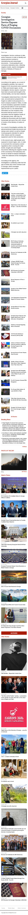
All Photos (24, 471)
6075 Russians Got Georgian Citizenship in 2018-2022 (13, 900)
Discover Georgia (5, 8)
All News (24, 446)
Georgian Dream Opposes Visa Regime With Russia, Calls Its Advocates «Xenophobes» (18, 317)
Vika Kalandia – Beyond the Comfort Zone (11, 673)
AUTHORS (14, 633)
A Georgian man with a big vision (18, 232)
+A (25, 17)
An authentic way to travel (17, 223)
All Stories (14, 416)
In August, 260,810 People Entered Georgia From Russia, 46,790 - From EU (18, 263)
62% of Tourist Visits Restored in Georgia (11, 586)
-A (23, 17)
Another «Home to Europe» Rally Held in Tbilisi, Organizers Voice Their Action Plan (18, 363)
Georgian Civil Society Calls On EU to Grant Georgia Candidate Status (18, 409)
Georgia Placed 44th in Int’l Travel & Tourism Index (13, 604)
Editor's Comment (22, 908)
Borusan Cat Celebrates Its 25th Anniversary (11, 854)
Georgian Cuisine (14, 8)
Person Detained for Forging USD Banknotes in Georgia (15, 77)
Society (3, 908)
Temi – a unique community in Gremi (10, 756)
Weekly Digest (11, 908)
